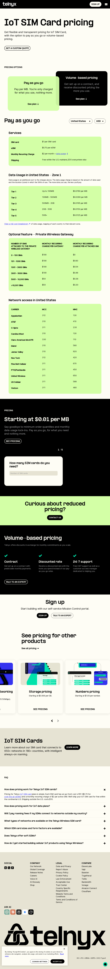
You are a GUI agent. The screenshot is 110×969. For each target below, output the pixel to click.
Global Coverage (37, 869)
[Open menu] (106, 4)
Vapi (83, 869)
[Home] (9, 4)
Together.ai (86, 876)
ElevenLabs (87, 866)
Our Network (35, 866)
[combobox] (81, 121)
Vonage (85, 885)
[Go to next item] (58, 721)
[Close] (64, 948)
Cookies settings (39, 961)
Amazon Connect (89, 888)
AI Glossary (35, 882)
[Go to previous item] (52, 721)
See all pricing (28, 648)
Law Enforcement (63, 879)
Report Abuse (62, 869)
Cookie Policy (62, 876)
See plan (80, 99)
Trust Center (61, 885)
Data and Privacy (63, 866)
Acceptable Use (63, 882)
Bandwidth (86, 882)
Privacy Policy (62, 872)
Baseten (85, 872)
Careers (33, 876)
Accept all (57, 961)
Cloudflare (86, 891)
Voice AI (33, 879)
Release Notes (36, 872)
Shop (32, 885)
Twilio (84, 879)
